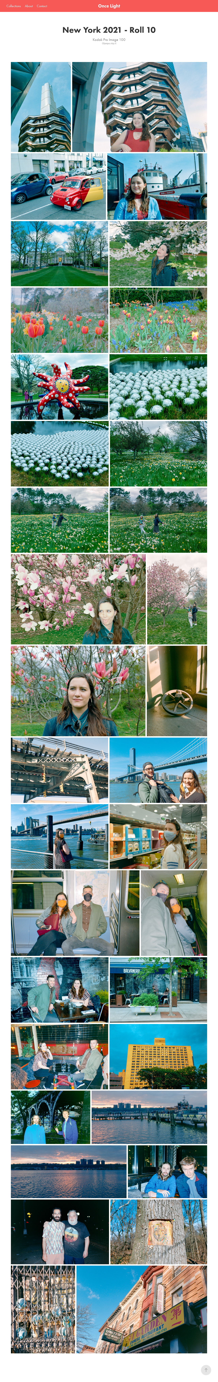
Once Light (109, 6)
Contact (42, 6)
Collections (13, 6)
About (29, 6)
